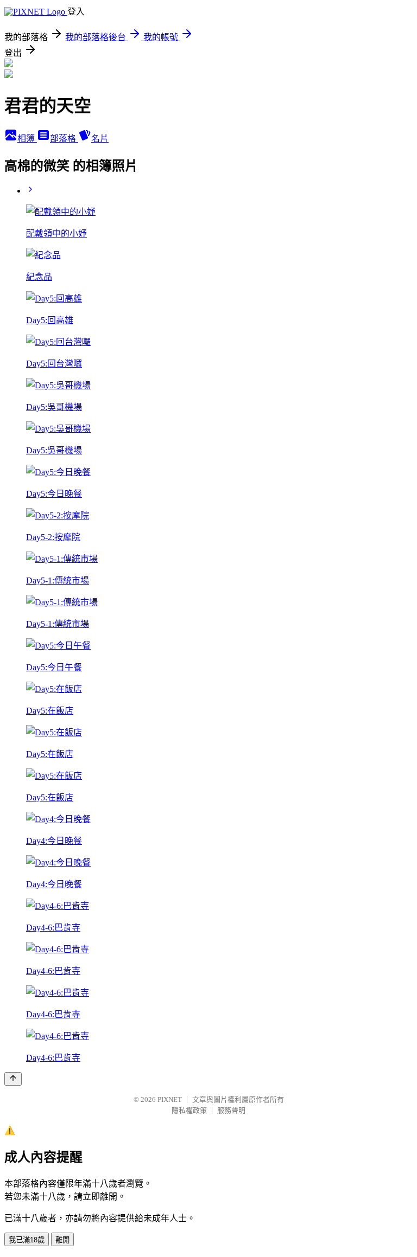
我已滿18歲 (27, 1240)
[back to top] (13, 1079)
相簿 (27, 138)
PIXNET (169, 1099)
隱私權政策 (189, 1110)
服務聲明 (231, 1110)
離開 (62, 1240)
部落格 (64, 138)
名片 (100, 138)
